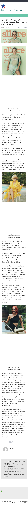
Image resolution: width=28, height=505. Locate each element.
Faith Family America (11, 10)
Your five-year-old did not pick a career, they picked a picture (14, 462)
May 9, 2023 (4, 27)
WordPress (10, 501)
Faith (9, 27)
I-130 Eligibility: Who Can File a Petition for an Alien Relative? (14, 465)
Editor (12, 448)
